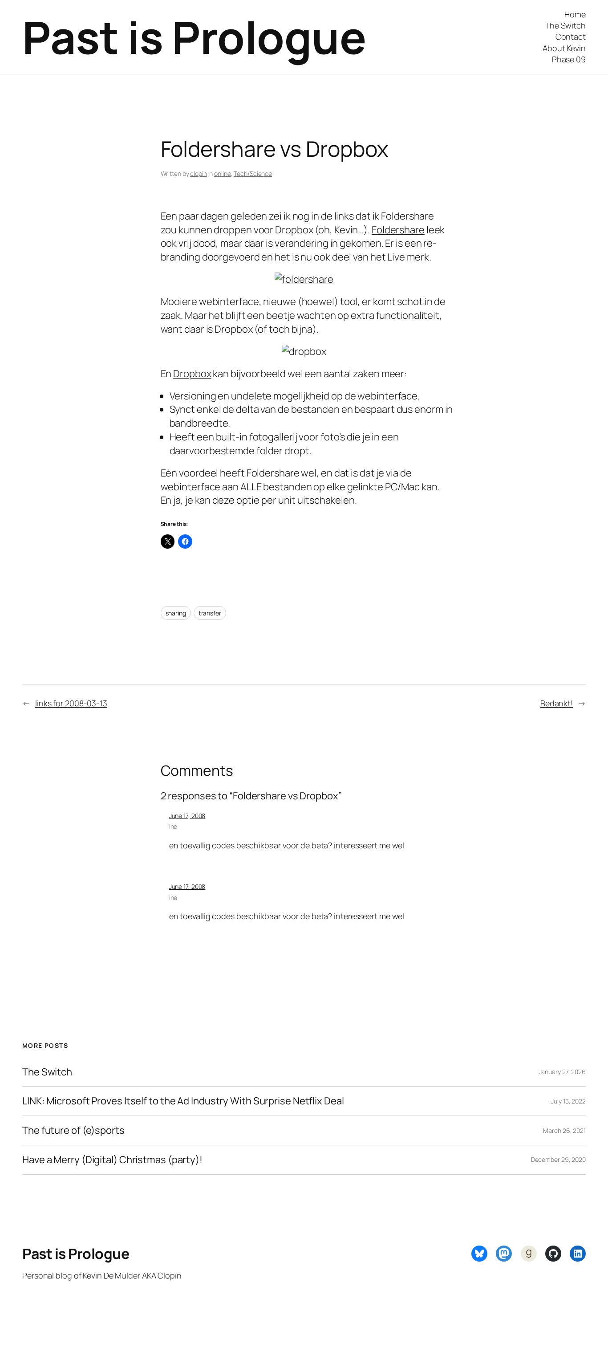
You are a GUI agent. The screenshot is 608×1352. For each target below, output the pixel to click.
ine (173, 826)
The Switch (47, 1072)
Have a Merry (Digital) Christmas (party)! (112, 1159)
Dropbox (192, 373)
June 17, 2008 (187, 815)
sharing (176, 613)
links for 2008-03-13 (71, 703)
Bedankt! (556, 703)
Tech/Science (253, 173)
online (222, 173)
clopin (198, 173)
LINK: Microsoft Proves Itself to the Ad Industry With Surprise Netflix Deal (183, 1101)
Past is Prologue (194, 36)
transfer (210, 613)
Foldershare (398, 229)
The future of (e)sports (73, 1130)
